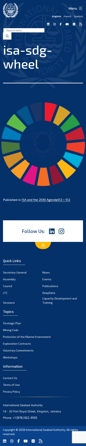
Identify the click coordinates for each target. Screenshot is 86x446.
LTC (5, 292)
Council (7, 286)
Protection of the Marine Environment (27, 336)
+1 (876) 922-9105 (25, 417)
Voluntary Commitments (18, 350)
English (56, 16)
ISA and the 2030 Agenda (39, 200)
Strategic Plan (12, 323)
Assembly (9, 279)
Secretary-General (15, 272)
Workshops (10, 357)
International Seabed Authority (45, 429)
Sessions (9, 302)
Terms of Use (11, 384)
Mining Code (10, 330)
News (46, 272)
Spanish (78, 16)
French (67, 16)
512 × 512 (63, 200)
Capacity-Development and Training (59, 300)
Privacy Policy (11, 391)
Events (46, 279)
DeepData (48, 292)
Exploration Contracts (17, 343)
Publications (50, 286)
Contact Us (10, 378)
